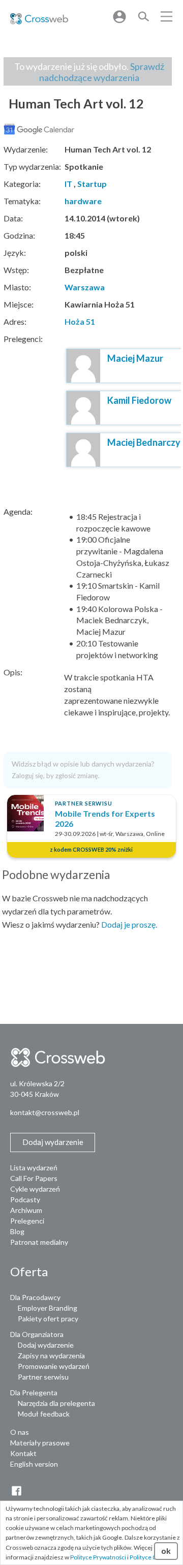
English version (34, 1464)
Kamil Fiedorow (139, 400)
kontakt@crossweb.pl (44, 1112)
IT (68, 183)
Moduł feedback (44, 1413)
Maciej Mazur (135, 358)
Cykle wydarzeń (35, 1189)
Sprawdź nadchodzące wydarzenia (101, 72)
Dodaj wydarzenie (46, 1345)
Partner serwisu (43, 1376)
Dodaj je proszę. (129, 924)
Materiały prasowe (40, 1442)
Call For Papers (33, 1178)
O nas (19, 1432)
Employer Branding (47, 1308)
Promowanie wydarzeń (53, 1366)
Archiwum (26, 1210)
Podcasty (25, 1199)
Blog (17, 1231)
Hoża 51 (80, 321)
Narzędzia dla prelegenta (56, 1403)
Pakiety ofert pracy (48, 1318)
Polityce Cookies (152, 1557)
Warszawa (85, 287)
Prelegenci (27, 1220)
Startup (92, 183)
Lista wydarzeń (33, 1167)
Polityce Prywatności (98, 1557)
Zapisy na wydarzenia (51, 1355)
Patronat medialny (39, 1242)
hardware (83, 201)
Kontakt (23, 1453)
